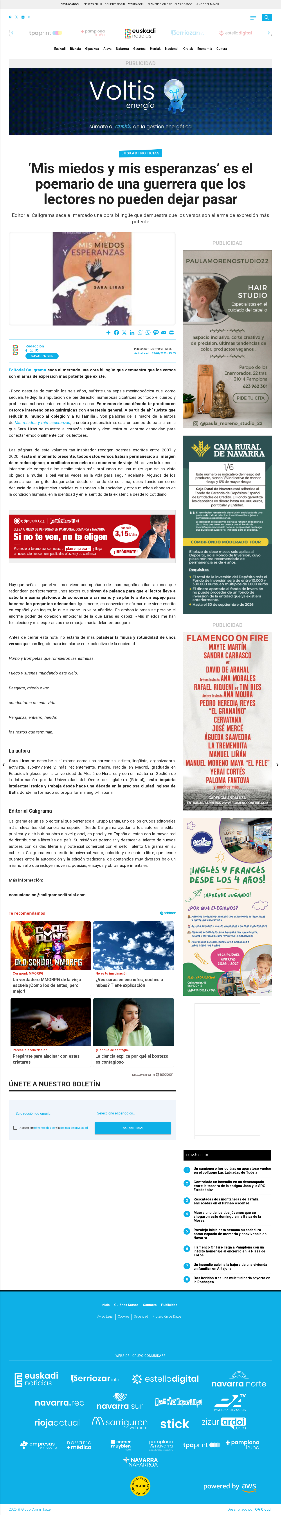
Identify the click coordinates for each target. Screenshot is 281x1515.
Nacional (171, 49)
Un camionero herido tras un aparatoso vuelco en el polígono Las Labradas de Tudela (228, 1171)
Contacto (150, 1305)
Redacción (34, 346)
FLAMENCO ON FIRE (160, 4)
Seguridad (141, 1316)
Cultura (221, 49)
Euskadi (60, 49)
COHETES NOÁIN (115, 4)
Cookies (123, 1316)
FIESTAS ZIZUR (93, 4)
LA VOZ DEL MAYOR (207, 4)
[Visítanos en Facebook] (10, 17)
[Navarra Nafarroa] (140, 1461)
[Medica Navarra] (79, 1444)
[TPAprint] (201, 1444)
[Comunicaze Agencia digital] (140, 1337)
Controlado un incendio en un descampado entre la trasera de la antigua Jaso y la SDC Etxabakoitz (225, 1186)
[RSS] (29, 17)
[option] (140, 32)
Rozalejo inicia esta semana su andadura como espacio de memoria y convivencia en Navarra (226, 1234)
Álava (107, 49)
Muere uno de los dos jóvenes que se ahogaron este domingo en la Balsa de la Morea (223, 1217)
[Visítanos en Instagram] (23, 17)
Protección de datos (167, 1316)
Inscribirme (132, 1128)
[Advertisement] (228, 1069)
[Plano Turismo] (161, 1444)
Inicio (105, 1305)
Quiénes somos (126, 1305)
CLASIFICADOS (183, 4)
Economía (204, 49)
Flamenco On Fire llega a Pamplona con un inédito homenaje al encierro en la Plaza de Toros (226, 1251)
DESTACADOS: (70, 4)
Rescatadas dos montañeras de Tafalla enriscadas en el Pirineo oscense (222, 1201)
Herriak (155, 49)
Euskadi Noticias (140, 153)
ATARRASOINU (136, 4)
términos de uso (44, 1127)
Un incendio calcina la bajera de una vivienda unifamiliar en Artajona (226, 1267)
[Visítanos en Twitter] (16, 17)
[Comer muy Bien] (120, 1444)
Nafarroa (122, 49)
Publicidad (169, 1305)
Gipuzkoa (92, 49)
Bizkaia (75, 49)
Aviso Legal (105, 1316)
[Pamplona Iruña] (242, 1444)
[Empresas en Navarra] (38, 1444)
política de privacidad (74, 1127)
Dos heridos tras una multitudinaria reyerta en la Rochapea (228, 1280)
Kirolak (188, 49)
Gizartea (139, 49)
